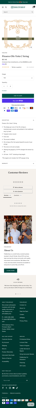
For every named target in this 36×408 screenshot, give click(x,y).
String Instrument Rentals (27, 354)
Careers (22, 314)
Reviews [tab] (6, 195)
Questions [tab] (16, 195)
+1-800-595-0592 (8, 317)
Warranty (5, 163)
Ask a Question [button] (19, 191)
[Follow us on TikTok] (16, 388)
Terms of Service (6, 358)
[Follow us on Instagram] (9, 388)
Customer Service (7, 339)
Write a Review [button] (19, 187)
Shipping (4, 345)
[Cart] (33, 7)
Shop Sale (25, 2)
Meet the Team (24, 311)
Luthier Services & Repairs (25, 350)
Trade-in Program (24, 345)
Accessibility (5, 361)
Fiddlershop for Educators (24, 358)
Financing (22, 362)
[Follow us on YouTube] (12, 388)
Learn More (11, 270)
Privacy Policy (23, 321)
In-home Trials (23, 342)
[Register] (27, 380)
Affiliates (22, 317)
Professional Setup (25, 339)
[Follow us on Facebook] (2, 388)
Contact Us (23, 305)
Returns (4, 348)
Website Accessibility (15, 393)
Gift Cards (23, 366)
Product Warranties (7, 352)
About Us (22, 308)
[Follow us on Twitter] (5, 388)
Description (5, 120)
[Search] (6, 7)
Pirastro (4, 52)
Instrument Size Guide (8, 355)
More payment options (18, 105)
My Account (5, 342)
